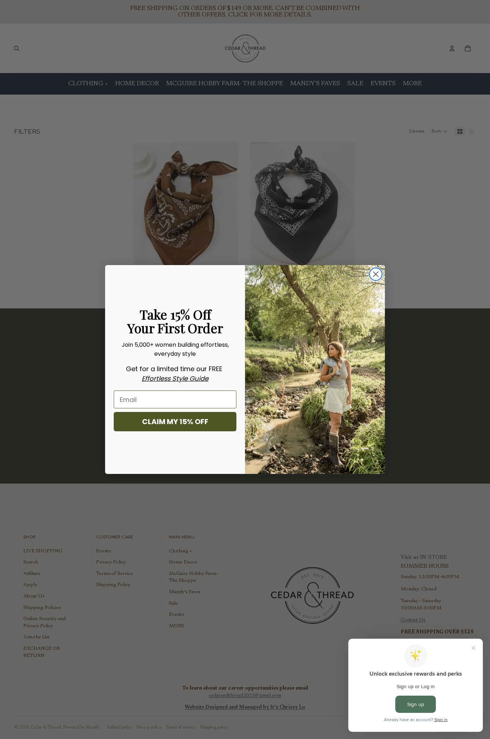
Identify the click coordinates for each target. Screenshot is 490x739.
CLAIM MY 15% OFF (175, 422)
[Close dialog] (375, 274)
